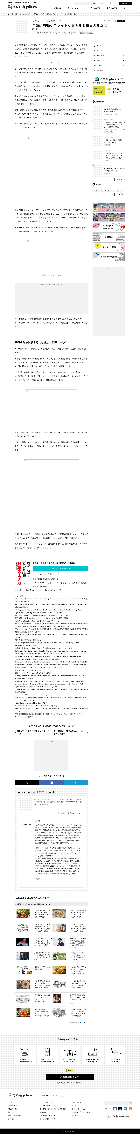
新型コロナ (72, 33)
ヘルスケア (37, 33)
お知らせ (100, 70)
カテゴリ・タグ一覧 (14, 1115)
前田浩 (37, 821)
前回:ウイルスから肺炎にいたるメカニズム (33, 732)
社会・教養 (100, 56)
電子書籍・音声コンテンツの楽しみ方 (53, 1109)
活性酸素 (90, 33)
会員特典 (43, 1112)
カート (103, 3)
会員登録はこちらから (71, 1077)
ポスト (122, 21)
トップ (10, 1102)
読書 (98, 60)
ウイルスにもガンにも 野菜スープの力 (32, 14)
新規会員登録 (126, 3)
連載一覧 (11, 1112)
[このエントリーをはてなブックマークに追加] (125, 1109)
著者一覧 (11, 1119)
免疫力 (82, 33)
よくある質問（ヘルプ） (48, 1119)
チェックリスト (109, 190)
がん (64, 33)
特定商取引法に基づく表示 (81, 1112)
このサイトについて (46, 1102)
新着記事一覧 (12, 1105)
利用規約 (75, 1105)
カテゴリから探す (93, 8)
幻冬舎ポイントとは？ (47, 1115)
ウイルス (57, 33)
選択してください (74, 813)
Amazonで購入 (46, 574)
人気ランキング (74, 8)
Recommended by (74, 1022)
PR (85, 947)
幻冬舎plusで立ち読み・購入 (60, 568)
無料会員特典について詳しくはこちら (70, 1083)
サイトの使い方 (45, 1105)
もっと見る (120, 179)
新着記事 (57, 8)
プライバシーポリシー (79, 1109)
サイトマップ (76, 1115)
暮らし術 (14, 14)
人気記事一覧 (12, 1109)
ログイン (114, 3)
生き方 (99, 46)
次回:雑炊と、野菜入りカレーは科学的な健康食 (69, 732)
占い (119, 190)
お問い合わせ (76, 1102)
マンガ (99, 65)
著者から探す (112, 8)
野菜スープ (47, 33)
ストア (126, 8)
